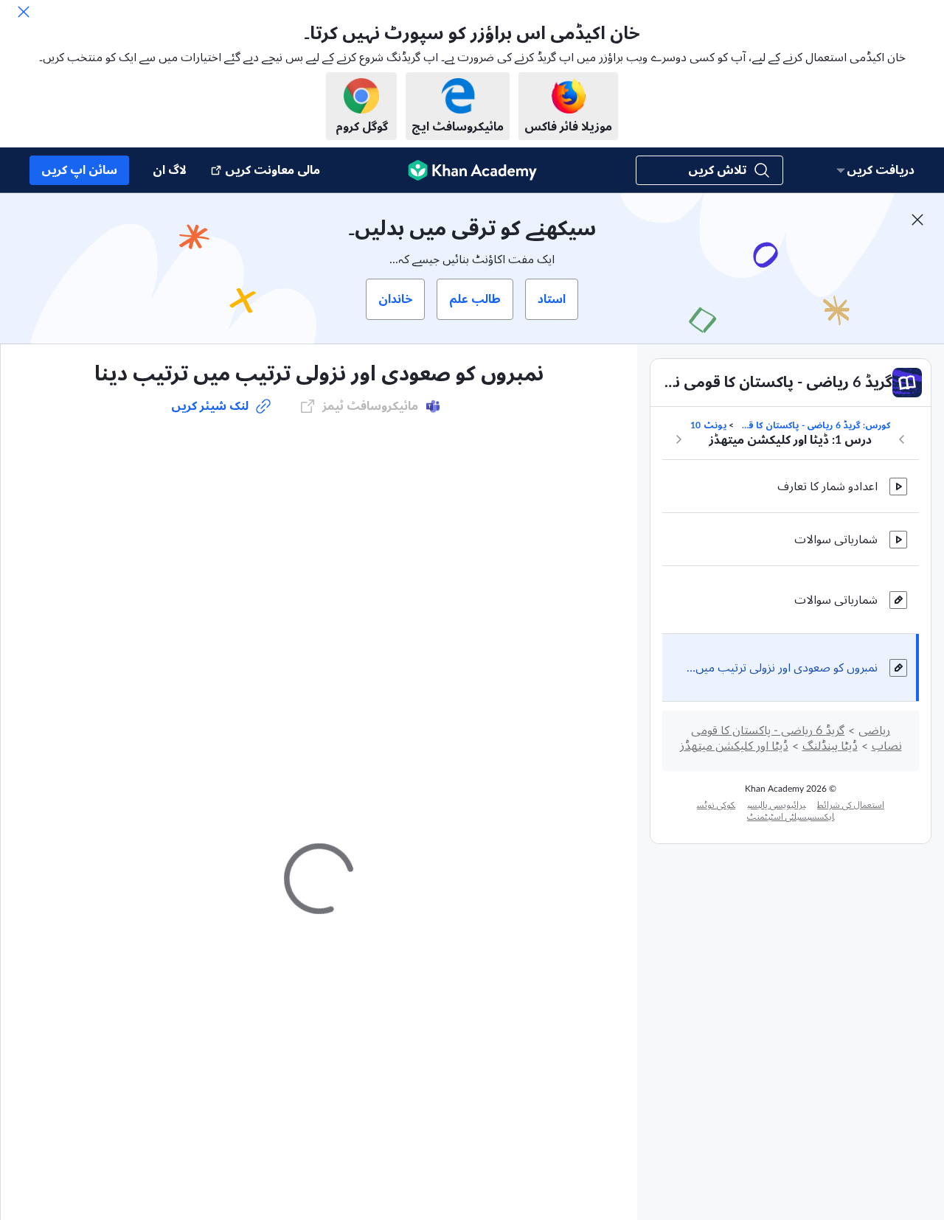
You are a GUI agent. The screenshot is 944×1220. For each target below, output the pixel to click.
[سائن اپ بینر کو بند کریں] (917, 219)
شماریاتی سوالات (836, 539)
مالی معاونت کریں (272, 170)
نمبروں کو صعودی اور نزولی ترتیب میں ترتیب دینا (782, 668)
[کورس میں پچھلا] (902, 439)
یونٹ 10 (708, 425)
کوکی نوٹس (716, 805)
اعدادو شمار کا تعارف (827, 486)
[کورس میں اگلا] (678, 439)
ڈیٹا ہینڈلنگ (830, 746)
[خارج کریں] (23, 12)
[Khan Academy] (472, 170)
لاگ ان (170, 170)
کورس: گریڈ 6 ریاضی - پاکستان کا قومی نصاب (813, 425)
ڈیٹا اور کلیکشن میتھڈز (734, 746)
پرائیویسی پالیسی (776, 805)
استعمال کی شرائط (850, 805)
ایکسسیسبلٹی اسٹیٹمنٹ (790, 816)
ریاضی (874, 730)
